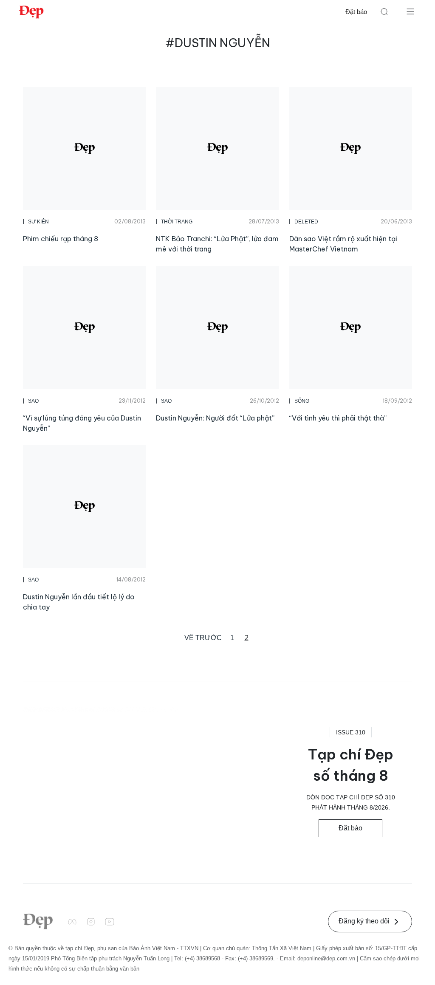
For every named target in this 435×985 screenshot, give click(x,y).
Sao (33, 401)
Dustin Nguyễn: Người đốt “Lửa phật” (215, 418)
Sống (301, 401)
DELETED (306, 221)
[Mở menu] (410, 11)
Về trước (203, 637)
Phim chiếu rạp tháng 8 (60, 238)
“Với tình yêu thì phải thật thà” (338, 418)
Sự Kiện (38, 221)
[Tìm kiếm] (385, 12)
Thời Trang (176, 221)
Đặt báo (356, 11)
